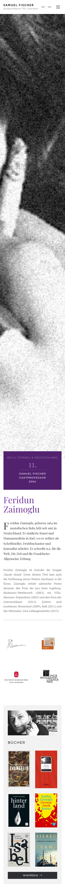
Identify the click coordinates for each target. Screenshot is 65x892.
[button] (58, 7)
